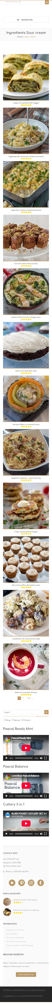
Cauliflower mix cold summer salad (26, 639)
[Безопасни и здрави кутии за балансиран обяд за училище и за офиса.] (26, 11)
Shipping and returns (15, 930)
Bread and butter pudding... (26, 910)
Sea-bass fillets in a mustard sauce (26, 424)
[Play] (6, 758)
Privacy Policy (11, 934)
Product (27, 720)
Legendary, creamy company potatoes (26, 210)
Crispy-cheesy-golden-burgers (26, 531)
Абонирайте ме (26, 975)
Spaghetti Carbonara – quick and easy (26, 478)
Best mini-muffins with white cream (26, 585)
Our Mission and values (16, 941)
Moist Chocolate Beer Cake (26, 371)
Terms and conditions (15, 938)
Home (20, 37)
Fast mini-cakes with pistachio (26, 263)
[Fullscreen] (45, 758)
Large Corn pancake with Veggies (26, 103)
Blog (8, 720)
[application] (26, 748)
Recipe (17, 720)
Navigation (27, 19)
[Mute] (41, 758)
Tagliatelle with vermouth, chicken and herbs (26, 156)
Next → (30, 698)
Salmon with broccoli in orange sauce (26, 317)
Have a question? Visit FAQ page (19, 945)
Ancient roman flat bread (25, 900)
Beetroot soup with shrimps (26, 692)
